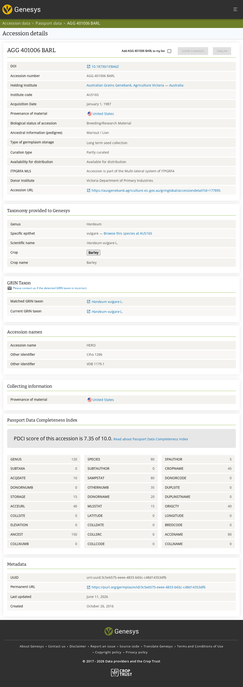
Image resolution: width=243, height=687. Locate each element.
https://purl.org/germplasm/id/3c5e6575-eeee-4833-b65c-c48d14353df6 (149, 587)
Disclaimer (78, 646)
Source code (129, 646)
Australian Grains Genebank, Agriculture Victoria (125, 85)
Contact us (56, 646)
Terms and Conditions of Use (200, 646)
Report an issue (102, 646)
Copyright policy (108, 652)
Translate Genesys (158, 646)
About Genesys (32, 646)
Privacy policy (137, 652)
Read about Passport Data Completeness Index (150, 439)
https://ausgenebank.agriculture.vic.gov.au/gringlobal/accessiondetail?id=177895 (156, 190)
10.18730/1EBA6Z (105, 66)
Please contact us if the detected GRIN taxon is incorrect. (50, 288)
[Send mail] (9, 288)
